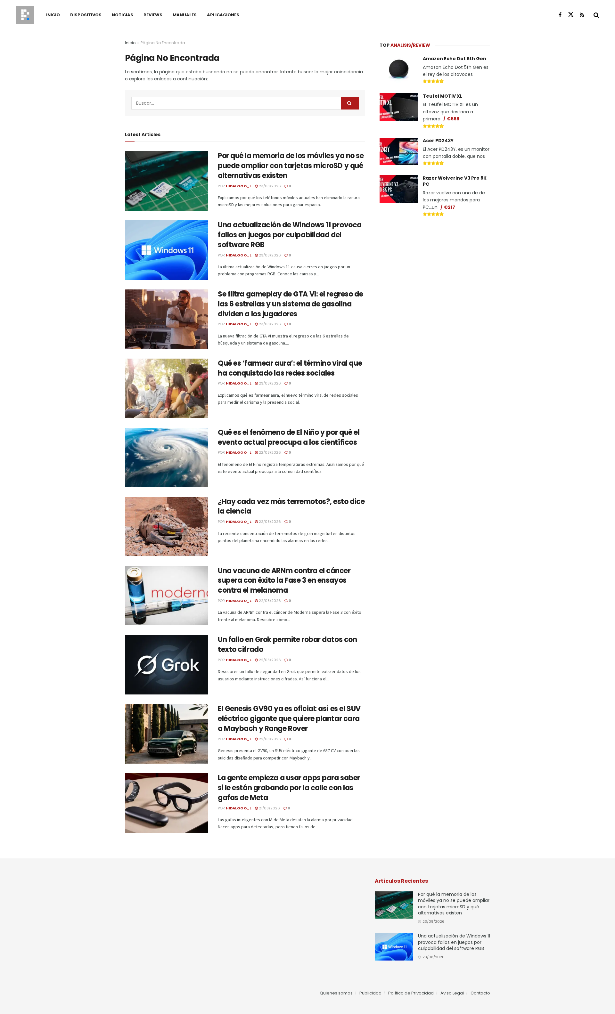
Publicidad (370, 993)
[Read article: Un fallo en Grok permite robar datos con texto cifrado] (166, 664)
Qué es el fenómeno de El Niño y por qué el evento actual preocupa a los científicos (289, 437)
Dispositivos (86, 15)
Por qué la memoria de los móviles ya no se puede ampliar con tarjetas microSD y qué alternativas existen (291, 166)
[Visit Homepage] (25, 15)
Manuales (185, 15)
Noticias (122, 15)
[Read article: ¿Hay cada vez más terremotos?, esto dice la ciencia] (166, 526)
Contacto (480, 993)
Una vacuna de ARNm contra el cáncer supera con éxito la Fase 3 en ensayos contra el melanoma (284, 581)
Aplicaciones (223, 15)
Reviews (153, 15)
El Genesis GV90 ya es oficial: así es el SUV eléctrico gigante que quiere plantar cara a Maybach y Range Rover (289, 719)
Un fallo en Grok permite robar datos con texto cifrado (287, 644)
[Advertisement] (435, 271)
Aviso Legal (452, 993)
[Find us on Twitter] (571, 15)
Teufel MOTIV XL (442, 96)
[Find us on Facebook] (560, 15)
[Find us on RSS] (582, 15)
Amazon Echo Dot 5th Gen (454, 58)
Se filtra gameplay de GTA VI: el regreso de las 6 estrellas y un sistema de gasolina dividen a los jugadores (290, 304)
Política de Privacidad (411, 993)
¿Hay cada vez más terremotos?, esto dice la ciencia (291, 506)
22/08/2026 (269, 452)
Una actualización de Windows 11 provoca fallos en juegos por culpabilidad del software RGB (290, 235)
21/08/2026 (269, 808)
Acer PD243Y (438, 140)
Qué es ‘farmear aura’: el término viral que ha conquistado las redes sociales (290, 368)
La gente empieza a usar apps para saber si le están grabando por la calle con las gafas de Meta (289, 788)
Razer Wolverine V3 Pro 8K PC (455, 181)
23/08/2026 (269, 186)
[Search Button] (596, 15)
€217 (449, 207)
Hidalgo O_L (238, 186)
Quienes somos (336, 993)
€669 (453, 119)
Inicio (53, 15)
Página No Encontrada (163, 42)
